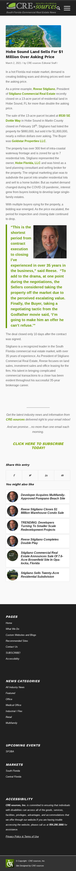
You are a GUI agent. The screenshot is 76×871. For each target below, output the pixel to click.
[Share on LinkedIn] (46, 475)
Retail (9, 717)
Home (9, 623)
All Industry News (15, 687)
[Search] (56, 8)
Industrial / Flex (14, 711)
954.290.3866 (56, 824)
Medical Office (13, 705)
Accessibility (12, 658)
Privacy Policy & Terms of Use (22, 836)
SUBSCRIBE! (13, 652)
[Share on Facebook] (14, 475)
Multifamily (11, 723)
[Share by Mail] (62, 475)
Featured (10, 693)
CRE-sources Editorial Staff (41, 63)
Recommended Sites (17, 640)
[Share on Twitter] (30, 475)
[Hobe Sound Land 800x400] (33, 36)
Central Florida (13, 776)
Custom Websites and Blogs (21, 635)
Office (9, 699)
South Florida (13, 770)
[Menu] (65, 8)
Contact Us (12, 646)
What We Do (12, 629)
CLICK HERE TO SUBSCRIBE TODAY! (38, 445)
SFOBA (10, 751)
